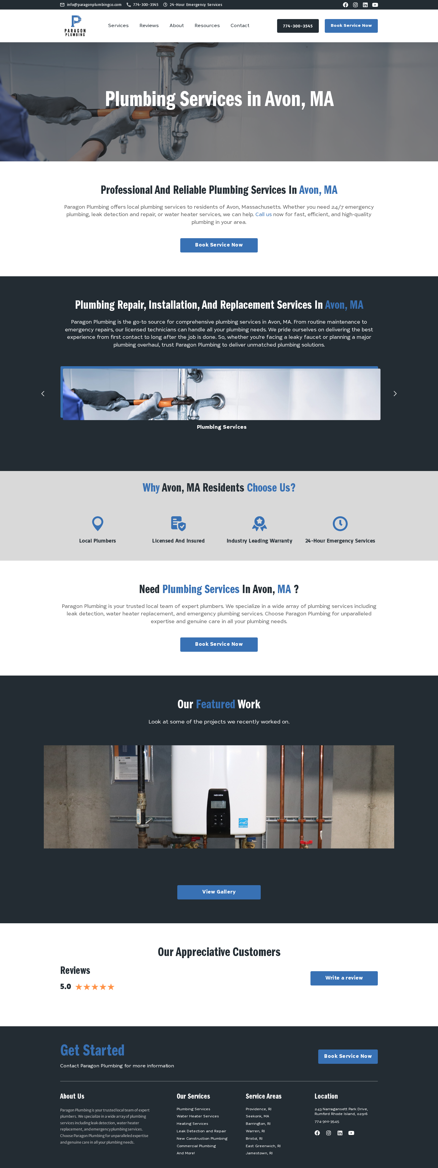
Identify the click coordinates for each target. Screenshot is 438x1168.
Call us (263, 214)
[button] (43, 393)
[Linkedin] (365, 4)
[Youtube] (375, 4)
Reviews (149, 26)
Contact (240, 26)
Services (118, 26)
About (177, 26)
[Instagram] (355, 4)
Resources (207, 26)
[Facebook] (345, 4)
